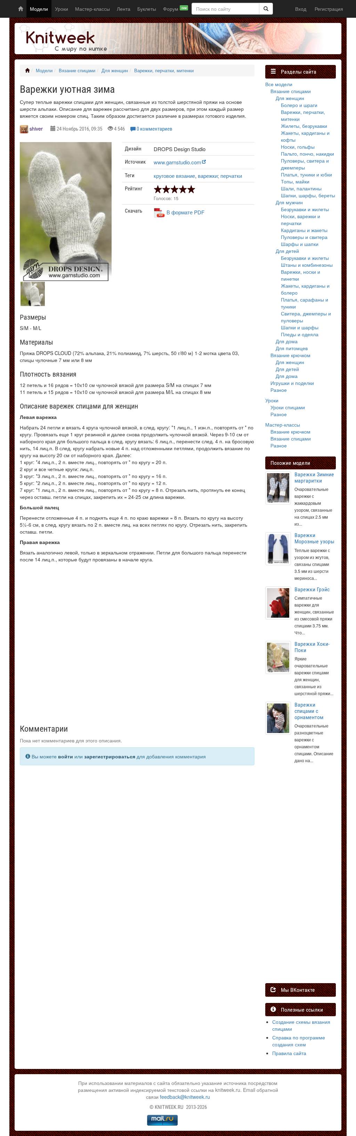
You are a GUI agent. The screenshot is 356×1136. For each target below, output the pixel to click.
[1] (266, 9)
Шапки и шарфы (299, 327)
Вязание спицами (77, 70)
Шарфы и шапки (299, 243)
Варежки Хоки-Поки (312, 647)
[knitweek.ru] (68, 38)
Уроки (61, 8)
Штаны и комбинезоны (307, 264)
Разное (278, 389)
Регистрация (329, 8)
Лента (123, 8)
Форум (175, 8)
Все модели (278, 84)
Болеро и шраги (299, 104)
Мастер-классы (92, 8)
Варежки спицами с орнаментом (308, 710)
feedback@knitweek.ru (185, 1096)
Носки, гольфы (298, 146)
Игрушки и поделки (292, 382)
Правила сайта (289, 1052)
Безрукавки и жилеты (305, 209)
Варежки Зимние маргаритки (314, 477)
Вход (300, 8)
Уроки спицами (287, 407)
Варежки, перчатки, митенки (164, 70)
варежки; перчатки (220, 175)
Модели (39, 8)
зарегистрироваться (109, 756)
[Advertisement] (188, 277)
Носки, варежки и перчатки (300, 220)
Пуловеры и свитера (304, 236)
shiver (36, 128)
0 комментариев (154, 129)
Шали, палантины (301, 188)
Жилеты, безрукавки (304, 125)
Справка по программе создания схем (298, 1041)
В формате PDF (185, 212)
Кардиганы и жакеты (304, 230)
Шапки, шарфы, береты (308, 195)
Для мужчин (289, 202)
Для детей (287, 250)
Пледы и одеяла (299, 334)
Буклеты (146, 8)
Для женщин (115, 70)
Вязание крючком (290, 355)
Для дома (287, 341)
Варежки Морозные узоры (314, 538)
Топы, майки (295, 181)
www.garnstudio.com (177, 162)
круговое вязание (174, 175)
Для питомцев (292, 348)
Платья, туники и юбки (306, 174)
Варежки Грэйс (312, 589)
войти (65, 756)
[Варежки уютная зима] (66, 213)
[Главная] (27, 70)
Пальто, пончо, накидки (307, 153)
